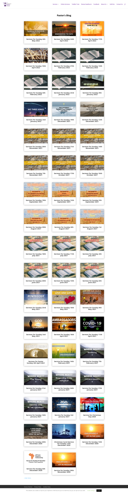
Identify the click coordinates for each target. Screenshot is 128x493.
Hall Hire (112, 4)
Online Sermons (65, 4)
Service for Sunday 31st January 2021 (36, 389)
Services (55, 4)
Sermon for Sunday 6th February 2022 (35, 93)
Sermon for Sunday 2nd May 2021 (36, 335)
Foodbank (96, 4)
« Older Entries (27, 478)
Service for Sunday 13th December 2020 (92, 443)
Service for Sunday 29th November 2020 (64, 471)
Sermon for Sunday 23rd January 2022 (64, 93)
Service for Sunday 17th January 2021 (92, 389)
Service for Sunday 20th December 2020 (36, 443)
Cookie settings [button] (91, 490)
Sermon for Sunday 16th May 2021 (64, 308)
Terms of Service (28, 487)
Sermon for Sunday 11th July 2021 (64, 255)
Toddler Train (75, 4)
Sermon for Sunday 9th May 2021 (92, 308)
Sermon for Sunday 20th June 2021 (36, 281)
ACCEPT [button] (99, 490)
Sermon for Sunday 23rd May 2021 (36, 308)
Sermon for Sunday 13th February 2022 (92, 67)
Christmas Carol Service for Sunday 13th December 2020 (64, 443)
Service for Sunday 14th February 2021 (64, 362)
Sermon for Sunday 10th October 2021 (92, 174)
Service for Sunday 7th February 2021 (92, 362)
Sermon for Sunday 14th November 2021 (92, 147)
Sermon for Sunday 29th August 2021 (36, 228)
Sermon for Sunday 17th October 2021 (64, 174)
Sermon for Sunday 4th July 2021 (92, 255)
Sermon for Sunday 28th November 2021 (36, 147)
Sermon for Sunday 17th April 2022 (92, 40)
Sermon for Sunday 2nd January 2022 (36, 120)
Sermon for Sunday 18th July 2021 (36, 255)
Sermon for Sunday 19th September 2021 (36, 201)
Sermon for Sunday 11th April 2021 (92, 335)
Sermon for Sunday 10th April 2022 (36, 67)
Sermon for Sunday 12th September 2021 (64, 201)
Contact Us (120, 4)
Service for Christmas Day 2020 (92, 416)
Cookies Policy (46, 487)
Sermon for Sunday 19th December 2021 (64, 120)
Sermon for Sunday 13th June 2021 (64, 281)
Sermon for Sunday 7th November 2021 (35, 174)
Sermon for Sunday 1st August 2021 (92, 228)
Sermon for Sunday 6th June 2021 (92, 281)
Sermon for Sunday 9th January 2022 (92, 93)
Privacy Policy (37, 487)
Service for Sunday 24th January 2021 (64, 389)
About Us (103, 4)
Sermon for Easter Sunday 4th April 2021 (36, 362)
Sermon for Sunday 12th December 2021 (92, 120)
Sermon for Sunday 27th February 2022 (64, 67)
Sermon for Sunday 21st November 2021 (64, 147)
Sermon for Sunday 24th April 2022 (64, 40)
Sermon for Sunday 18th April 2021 (64, 335)
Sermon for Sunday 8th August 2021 (63, 228)
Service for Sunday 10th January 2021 (36, 416)
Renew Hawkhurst (86, 4)
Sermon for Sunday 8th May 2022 (35, 40)
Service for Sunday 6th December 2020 (36, 469)
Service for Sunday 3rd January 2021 (64, 416)
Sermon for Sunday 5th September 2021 (92, 201)
